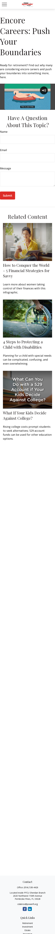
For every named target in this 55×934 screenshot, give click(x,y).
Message (5, 168)
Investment (27, 926)
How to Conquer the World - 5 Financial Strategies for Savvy (26, 270)
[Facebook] (25, 909)
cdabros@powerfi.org (27, 904)
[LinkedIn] (30, 909)
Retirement (27, 923)
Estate (27, 930)
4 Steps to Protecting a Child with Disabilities (23, 344)
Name (3, 131)
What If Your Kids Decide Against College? (24, 415)
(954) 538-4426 (31, 887)
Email (3, 150)
